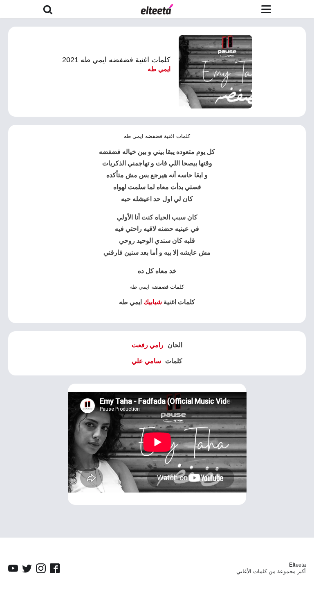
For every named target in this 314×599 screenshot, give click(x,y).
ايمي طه (159, 69)
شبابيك (153, 301)
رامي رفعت (148, 344)
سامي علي (146, 360)
